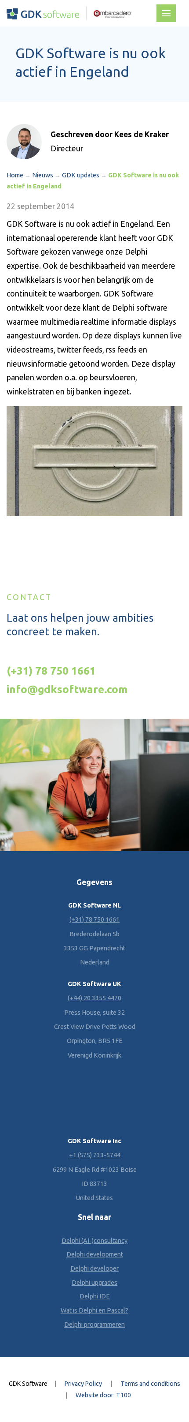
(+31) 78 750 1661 (51, 670)
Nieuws (42, 175)
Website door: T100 (103, 1395)
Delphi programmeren (94, 1324)
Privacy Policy (83, 1383)
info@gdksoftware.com (67, 689)
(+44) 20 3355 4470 (94, 998)
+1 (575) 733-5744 (94, 1155)
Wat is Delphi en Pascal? (94, 1310)
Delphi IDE (95, 1296)
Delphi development (94, 1254)
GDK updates (80, 175)
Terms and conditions (150, 1383)
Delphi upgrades (94, 1282)
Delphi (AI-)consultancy (94, 1240)
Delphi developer (94, 1268)
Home (15, 175)
